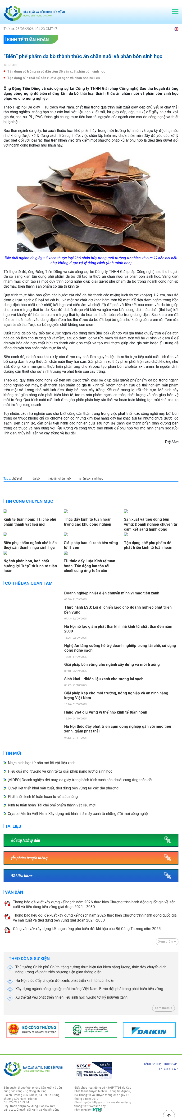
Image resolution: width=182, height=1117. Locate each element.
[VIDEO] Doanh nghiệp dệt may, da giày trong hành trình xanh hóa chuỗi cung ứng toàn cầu (80, 780)
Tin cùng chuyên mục (29, 501)
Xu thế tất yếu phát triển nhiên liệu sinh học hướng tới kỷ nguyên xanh (71, 997)
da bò (36, 478)
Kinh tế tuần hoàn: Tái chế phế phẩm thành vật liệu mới (52, 805)
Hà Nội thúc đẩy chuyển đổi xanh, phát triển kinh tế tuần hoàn (64, 980)
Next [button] (176, 1030)
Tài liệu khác (21, 876)
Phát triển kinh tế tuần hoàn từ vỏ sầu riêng (43, 796)
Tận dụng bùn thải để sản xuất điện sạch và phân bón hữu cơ (53, 78)
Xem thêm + (167, 941)
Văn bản (14, 892)
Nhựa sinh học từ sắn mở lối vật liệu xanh (41, 763)
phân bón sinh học (91, 478)
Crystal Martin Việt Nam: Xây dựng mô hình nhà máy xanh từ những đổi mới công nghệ (78, 813)
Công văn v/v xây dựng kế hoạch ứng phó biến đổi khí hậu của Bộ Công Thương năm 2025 (87, 929)
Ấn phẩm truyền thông (29, 858)
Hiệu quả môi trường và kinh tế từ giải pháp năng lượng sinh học (60, 771)
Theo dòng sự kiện (29, 958)
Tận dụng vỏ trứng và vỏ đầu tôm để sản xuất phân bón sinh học (56, 71)
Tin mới (13, 753)
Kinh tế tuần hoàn (28, 39)
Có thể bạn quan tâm (29, 583)
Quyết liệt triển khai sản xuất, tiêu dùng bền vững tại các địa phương (63, 788)
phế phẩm (18, 478)
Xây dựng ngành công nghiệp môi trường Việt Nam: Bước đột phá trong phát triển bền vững (89, 989)
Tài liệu (13, 826)
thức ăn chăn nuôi (59, 478)
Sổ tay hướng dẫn (25, 840)
